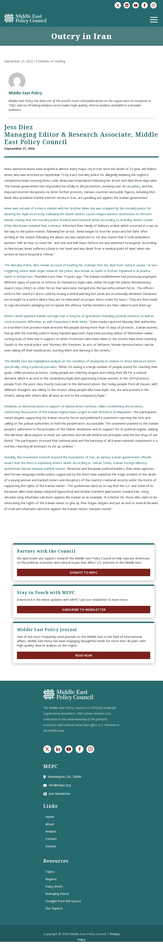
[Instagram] (153, 5)
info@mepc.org (60, 785)
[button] (83, 572)
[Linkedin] (127, 5)
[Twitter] (118, 5)
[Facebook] (144, 5)
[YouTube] (135, 5)
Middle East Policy (25, 92)
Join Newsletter (59, 793)
